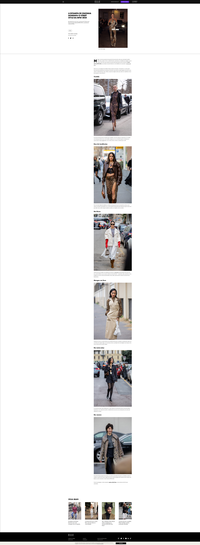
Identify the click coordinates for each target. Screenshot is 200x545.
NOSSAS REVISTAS (114, 1)
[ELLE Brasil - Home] (97, 2)
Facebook (124, 538)
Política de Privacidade (100, 543)
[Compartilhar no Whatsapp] (73, 38)
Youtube (126, 538)
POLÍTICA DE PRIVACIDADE (102, 538)
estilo (103, 140)
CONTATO (84, 538)
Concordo (121, 543)
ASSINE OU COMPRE (125, 1)
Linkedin (128, 538)
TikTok (131, 538)
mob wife (116, 272)
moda (70, 30)
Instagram (119, 538)
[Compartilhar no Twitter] (70, 38)
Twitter (121, 538)
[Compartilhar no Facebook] (68, 38)
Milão (98, 59)
